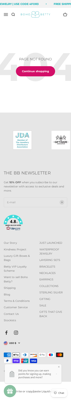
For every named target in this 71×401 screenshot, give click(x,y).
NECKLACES (47, 273)
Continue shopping (35, 71)
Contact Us (11, 314)
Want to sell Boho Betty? (16, 279)
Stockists (10, 320)
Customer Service (16, 307)
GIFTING (45, 299)
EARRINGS (46, 279)
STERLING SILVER (51, 292)
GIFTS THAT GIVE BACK (50, 314)
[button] (35, 223)
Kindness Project (15, 249)
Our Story (10, 243)
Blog (7, 294)
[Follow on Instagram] (16, 332)
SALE (42, 305)
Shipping (10, 288)
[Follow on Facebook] (6, 332)
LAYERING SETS (49, 260)
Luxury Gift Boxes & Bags (17, 258)
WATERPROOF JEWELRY (49, 251)
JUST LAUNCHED (50, 243)
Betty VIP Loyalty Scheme (15, 268)
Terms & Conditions (17, 301)
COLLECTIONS (49, 286)
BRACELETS (47, 266)
